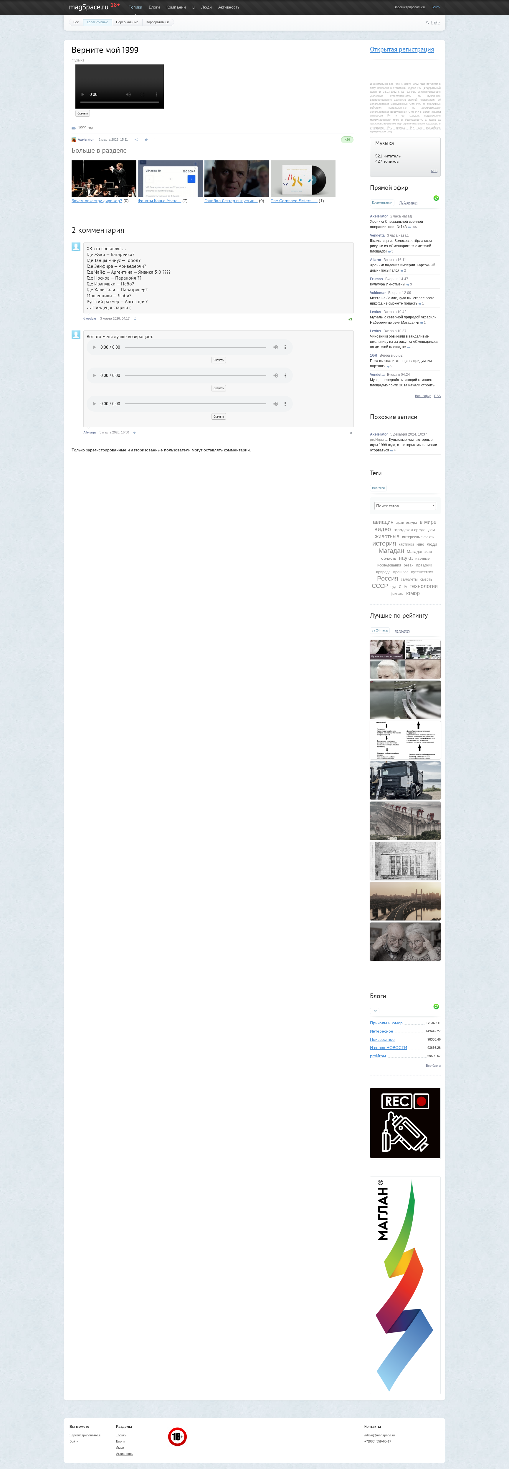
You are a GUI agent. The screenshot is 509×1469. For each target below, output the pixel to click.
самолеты (409, 579)
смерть (426, 579)
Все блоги (433, 1065)
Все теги (378, 488)
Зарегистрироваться (409, 7)
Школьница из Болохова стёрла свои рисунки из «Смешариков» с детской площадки (401, 246)
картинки (406, 544)
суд (393, 587)
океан (409, 565)
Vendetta (377, 235)
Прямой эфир (389, 187)
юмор (413, 593)
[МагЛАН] (405, 1156)
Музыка (384, 143)
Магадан (391, 550)
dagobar (89, 318)
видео (382, 529)
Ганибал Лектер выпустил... (231, 200)
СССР (380, 586)
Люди (206, 7)
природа (383, 572)
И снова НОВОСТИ (388, 1047)
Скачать (82, 113)
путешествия (422, 572)
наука (406, 558)
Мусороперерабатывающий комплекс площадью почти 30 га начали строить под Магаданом (402, 385)
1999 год (85, 128)
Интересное (381, 1031)
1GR (373, 355)
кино (420, 544)
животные (387, 536)
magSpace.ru (88, 6)
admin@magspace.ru (379, 1435)
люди (432, 544)
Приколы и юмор (386, 1023)
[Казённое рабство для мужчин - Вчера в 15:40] (405, 740)
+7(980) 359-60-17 (377, 1441)
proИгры (377, 440)
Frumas (376, 279)
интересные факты (418, 537)
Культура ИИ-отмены (387, 284)
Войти (436, 7)
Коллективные (97, 22)
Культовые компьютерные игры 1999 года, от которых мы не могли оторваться (403, 445)
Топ (374, 1011)
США (403, 587)
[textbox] (405, 506)
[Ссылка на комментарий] (135, 318)
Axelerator (379, 216)
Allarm (375, 260)
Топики (135, 7)
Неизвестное (382, 1039)
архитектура (406, 523)
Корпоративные (158, 22)
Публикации (408, 202)
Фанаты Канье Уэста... (159, 200)
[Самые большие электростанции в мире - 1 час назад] (405, 820)
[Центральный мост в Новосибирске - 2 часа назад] (405, 901)
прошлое (401, 572)
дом (431, 530)
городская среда (410, 529)
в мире (428, 522)
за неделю (402, 630)
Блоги (154, 7)
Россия (387, 578)
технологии (424, 586)
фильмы (397, 594)
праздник (424, 565)
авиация (383, 522)
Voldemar (378, 293)
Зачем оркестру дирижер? (97, 200)
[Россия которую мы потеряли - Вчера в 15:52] (405, 659)
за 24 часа (380, 630)
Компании (176, 7)
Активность (228, 7)
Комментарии (382, 202)
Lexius (375, 312)
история (384, 543)
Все (76, 22)
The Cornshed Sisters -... (294, 200)
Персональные (127, 22)
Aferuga (89, 432)
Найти (435, 22)
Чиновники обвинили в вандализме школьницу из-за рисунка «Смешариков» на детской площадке (404, 341)
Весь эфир (423, 396)
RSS (434, 171)
